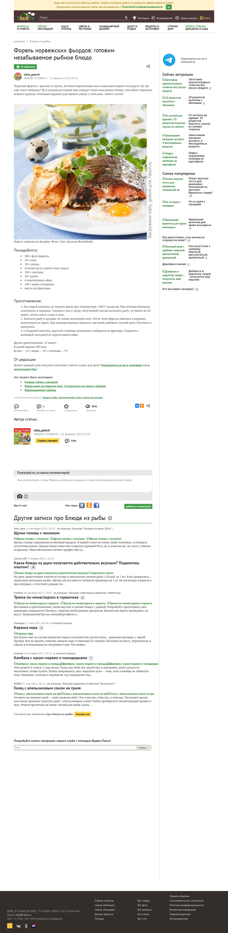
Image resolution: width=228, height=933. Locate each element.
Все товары (144, 900)
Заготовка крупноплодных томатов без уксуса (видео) (199, 83)
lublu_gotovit (32, 74)
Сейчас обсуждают (105, 909)
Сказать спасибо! (47, 440)
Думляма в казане (174, 264)
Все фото (143, 905)
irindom (18, 592)
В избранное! (28, 66)
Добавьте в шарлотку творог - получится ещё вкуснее (200, 275)
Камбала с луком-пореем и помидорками (50, 657)
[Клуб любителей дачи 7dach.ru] (26, 16)
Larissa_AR (20, 558)
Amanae (18, 653)
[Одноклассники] (142, 406)
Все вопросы (145, 909)
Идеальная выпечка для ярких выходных (200, 222)
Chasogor (19, 623)
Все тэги (142, 918)
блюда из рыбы (50, 397)
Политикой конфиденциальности (142, 7)
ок (169, 7)
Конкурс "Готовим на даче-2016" (92, 528)
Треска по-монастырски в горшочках (46, 597)
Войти (207, 18)
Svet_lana (19, 528)
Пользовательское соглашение (187, 900)
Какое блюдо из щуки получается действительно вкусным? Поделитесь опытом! (76, 564)
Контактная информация (183, 909)
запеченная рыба (66, 397)
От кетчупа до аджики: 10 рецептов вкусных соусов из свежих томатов (199, 122)
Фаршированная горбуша (40, 390)
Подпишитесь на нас (114, 365)
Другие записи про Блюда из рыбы (60, 517)
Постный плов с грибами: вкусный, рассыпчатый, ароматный (199, 252)
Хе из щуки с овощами (197, 203)
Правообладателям (180, 914)
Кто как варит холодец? (178, 289)
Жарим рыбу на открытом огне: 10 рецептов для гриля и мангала (65, 386)
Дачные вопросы (104, 914)
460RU (18, 683)
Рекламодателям (179, 918)
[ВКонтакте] (137, 406)
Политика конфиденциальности (187, 905)
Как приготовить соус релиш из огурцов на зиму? (183, 239)
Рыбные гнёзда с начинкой (41, 382)
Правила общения (179, 896)
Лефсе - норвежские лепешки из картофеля (197, 157)
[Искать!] (126, 17)
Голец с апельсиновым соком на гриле (47, 688)
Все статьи (143, 914)
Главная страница (104, 900)
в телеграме (134, 365)
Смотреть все (83, 714)
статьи (78, 397)
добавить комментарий (138, 506)
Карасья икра (26, 627)
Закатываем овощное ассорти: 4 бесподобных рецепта (198, 141)
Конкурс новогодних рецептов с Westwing (94, 592)
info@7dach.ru (23, 914)
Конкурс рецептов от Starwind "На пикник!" (89, 683)
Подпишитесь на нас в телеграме (194, 60)
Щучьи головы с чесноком (37, 533)
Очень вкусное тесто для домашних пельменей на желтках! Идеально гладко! (200, 185)
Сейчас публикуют (105, 905)
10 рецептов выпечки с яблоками (197, 100)
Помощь (99, 918)
